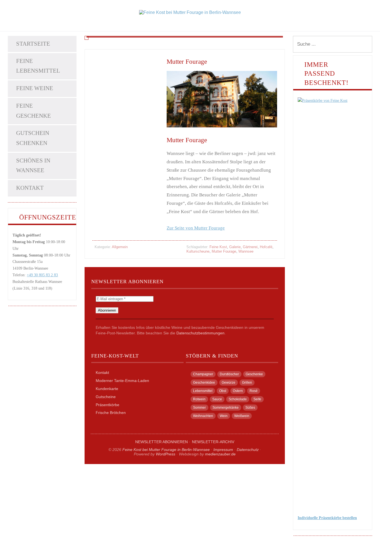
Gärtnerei (250, 247)
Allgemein (120, 247)
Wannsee (245, 251)
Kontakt (30, 187)
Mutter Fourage (187, 61)
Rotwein (199, 399)
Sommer (199, 408)
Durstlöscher (229, 374)
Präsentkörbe (107, 405)
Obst (222, 391)
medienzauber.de (220, 454)
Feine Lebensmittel (38, 66)
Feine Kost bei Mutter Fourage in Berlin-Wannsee (166, 449)
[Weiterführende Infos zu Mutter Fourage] (222, 99)
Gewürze (228, 382)
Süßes (250, 408)
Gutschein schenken (32, 138)
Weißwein (241, 416)
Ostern (238, 391)
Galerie (235, 247)
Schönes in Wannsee (33, 165)
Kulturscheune (197, 251)
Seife (257, 399)
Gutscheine (106, 396)
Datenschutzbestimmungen (200, 333)
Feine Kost (218, 247)
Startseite (33, 43)
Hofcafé (266, 247)
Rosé (254, 391)
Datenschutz (248, 449)
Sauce (217, 399)
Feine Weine (34, 88)
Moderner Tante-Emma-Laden (122, 380)
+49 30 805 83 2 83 (42, 275)
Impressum (223, 449)
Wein (224, 416)
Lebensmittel (203, 391)
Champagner (203, 374)
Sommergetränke (226, 408)
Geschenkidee (204, 382)
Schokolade (238, 399)
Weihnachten (203, 416)
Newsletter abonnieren (161, 442)
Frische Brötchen (111, 412)
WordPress (165, 454)
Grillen (247, 382)
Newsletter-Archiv (213, 442)
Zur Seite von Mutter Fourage (196, 228)
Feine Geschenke (33, 110)
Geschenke (254, 374)
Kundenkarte (107, 388)
